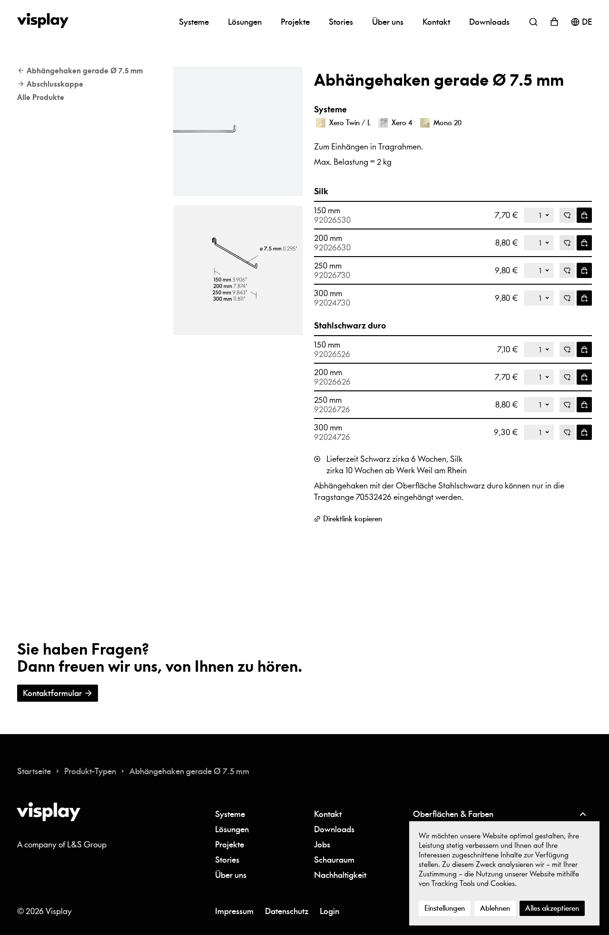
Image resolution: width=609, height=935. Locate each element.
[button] (238, 131)
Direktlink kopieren (352, 518)
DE (587, 22)
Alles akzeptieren (552, 908)
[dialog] (504, 873)
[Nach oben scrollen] (582, 814)
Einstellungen (444, 908)
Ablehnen (495, 908)
